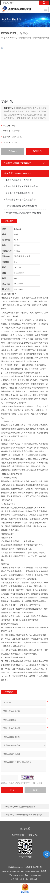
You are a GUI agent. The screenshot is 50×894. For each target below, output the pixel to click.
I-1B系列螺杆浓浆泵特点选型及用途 (21, 206)
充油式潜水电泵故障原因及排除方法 (22, 186)
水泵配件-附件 (25, 38)
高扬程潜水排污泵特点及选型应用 (21, 199)
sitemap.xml (36, 875)
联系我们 (37, 151)
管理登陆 (14, 879)
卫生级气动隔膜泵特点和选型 (19, 180)
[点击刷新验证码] (27, 777)
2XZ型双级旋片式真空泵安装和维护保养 (23, 212)
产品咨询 (12, 151)
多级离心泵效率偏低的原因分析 (20, 193)
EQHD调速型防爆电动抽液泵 (23, 807)
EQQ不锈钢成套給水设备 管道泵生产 (26, 815)
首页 (6, 38)
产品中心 (13, 38)
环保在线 (33, 879)
